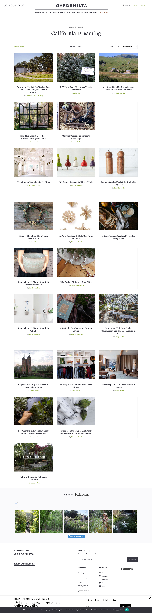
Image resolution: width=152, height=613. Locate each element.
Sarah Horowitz (77, 390)
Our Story (93, 12)
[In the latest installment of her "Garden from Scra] (76, 521)
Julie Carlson (119, 390)
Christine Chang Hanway (34, 95)
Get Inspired (39, 12)
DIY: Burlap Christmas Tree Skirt (76, 282)
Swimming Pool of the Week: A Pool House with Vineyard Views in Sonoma (33, 90)
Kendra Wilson (34, 390)
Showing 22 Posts (75, 46)
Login (143, 5)
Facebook (105, 579)
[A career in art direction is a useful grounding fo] (125, 521)
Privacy (80, 582)
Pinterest (104, 573)
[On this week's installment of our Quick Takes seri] (100, 521)
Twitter (104, 583)
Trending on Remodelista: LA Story (33, 182)
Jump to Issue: (114, 46)
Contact (80, 576)
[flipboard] (5, 5)
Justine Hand (76, 93)
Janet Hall (34, 242)
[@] (20, 505)
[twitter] (19, 5)
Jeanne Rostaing (77, 334)
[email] (22, 5)
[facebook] (15, 5)
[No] (149, 610)
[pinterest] (9, 5)
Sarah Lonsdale (119, 188)
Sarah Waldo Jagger (77, 285)
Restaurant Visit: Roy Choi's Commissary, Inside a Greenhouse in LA (118, 331)
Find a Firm (71, 12)
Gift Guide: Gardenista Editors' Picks (76, 182)
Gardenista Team (77, 142)
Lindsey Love (119, 242)
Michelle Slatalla (119, 93)
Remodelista (103, 12)
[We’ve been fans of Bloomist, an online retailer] (27, 521)
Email (103, 586)
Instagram (105, 576)
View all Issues (19, 46)
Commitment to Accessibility (83, 586)
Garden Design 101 (52, 12)
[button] (126, 5)
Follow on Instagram (77, 536)
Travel (62, 12)
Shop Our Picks (82, 12)
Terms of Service (83, 579)
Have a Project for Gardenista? (83, 591)
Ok (127, 610)
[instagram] (12, 5)
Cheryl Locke (34, 142)
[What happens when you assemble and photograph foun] (51, 521)
